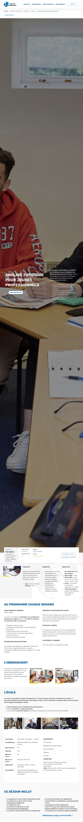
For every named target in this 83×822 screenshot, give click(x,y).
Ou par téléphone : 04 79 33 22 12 (68, 557)
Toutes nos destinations (16, 11)
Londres (33, 11)
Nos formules (60, 4)
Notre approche (48, 4)
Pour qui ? (27, 4)
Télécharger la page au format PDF (56, 815)
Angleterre (26, 11)
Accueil (6, 11)
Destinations (36, 4)
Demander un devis (68, 554)
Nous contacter (16, 292)
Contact (73, 4)
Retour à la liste (9, 15)
